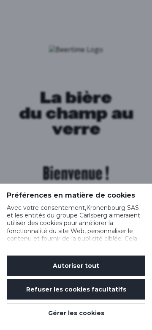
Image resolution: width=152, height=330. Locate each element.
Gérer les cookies (76, 313)
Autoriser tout (76, 266)
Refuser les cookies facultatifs (76, 289)
